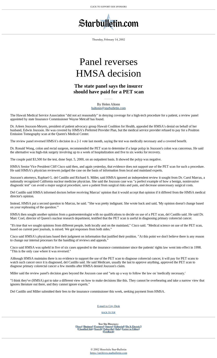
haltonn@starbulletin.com (108, 108)
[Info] (118, 329)
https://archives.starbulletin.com (108, 352)
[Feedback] (108, 331)
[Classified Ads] (85, 329)
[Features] (99, 326)
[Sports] (109, 326)
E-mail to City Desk (108, 306)
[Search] (98, 329)
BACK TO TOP (108, 312)
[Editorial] (119, 326)
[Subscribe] (108, 329)
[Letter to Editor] (131, 329)
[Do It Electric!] (133, 326)
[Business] (88, 326)
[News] (78, 326)
